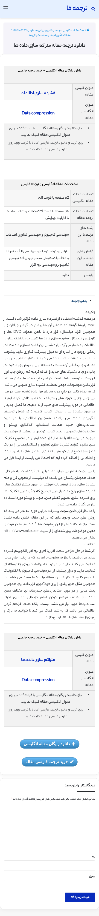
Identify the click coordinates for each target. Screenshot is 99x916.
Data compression (38, 113)
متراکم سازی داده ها (38, 660)
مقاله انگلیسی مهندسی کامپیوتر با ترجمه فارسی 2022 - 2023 (46, 30)
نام (93, 857)
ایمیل (92, 876)
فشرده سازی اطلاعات (38, 93)
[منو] (5, 11)
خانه (84, 30)
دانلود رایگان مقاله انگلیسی (47, 743)
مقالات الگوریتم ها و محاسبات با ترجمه (49, 35)
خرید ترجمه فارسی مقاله (47, 761)
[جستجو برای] (93, 11)
